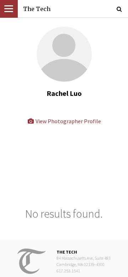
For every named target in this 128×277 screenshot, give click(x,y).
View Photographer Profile (67, 121)
